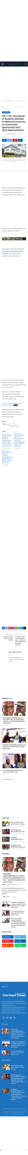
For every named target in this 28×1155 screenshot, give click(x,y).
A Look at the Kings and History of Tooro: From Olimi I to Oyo (17, 913)
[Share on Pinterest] (15, 140)
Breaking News (9, 100)
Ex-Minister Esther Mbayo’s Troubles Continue (8, 638)
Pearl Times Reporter (15, 652)
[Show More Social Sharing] (24, 140)
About (7, 1114)
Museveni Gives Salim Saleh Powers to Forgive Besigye (17, 824)
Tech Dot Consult (21, 1108)
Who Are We (23, 1112)
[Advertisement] (14, 14)
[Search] (25, 64)
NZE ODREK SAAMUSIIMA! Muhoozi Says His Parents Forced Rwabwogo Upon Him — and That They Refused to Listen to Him (14, 878)
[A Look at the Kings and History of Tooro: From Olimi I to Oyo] (14, 761)
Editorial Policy (7, 1112)
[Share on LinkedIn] (20, 140)
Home (3, 100)
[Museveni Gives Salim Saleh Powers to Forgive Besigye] (6, 824)
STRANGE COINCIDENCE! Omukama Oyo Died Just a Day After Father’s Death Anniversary (14, 746)
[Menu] (3, 64)
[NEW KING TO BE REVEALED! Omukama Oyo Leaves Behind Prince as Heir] (6, 847)
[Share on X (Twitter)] (9, 140)
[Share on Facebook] (4, 140)
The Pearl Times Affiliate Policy (17, 1114)
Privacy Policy (15, 1112)
